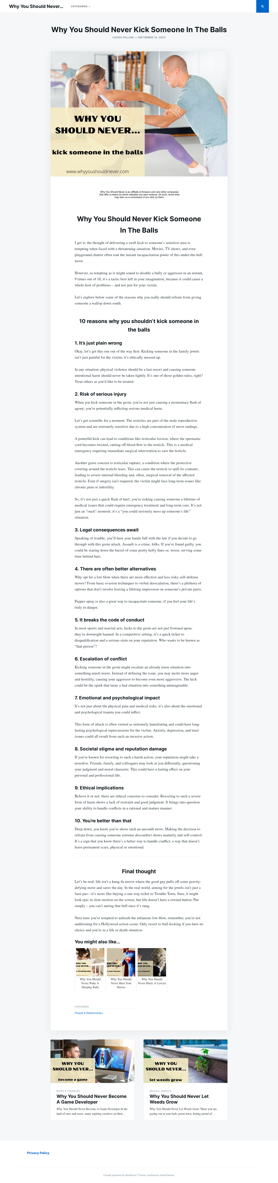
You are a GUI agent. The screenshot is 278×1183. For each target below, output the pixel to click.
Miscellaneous (161, 1091)
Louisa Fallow (123, 37)
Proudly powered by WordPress (120, 1175)
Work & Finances (68, 1091)
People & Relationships (89, 1012)
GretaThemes (167, 1175)
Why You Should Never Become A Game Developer (92, 1099)
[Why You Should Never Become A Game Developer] (92, 1061)
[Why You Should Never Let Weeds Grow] (186, 1061)
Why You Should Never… (36, 6)
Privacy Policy (38, 1153)
